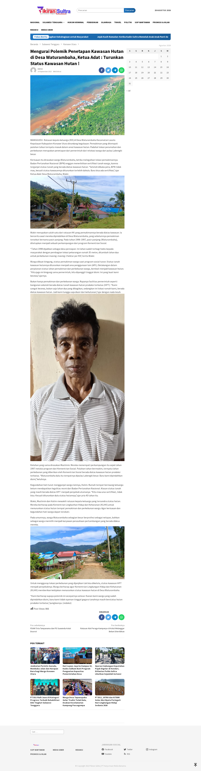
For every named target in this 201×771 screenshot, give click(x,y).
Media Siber (58, 750)
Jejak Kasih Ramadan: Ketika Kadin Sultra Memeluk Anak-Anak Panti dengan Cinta (104, 37)
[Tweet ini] (108, 70)
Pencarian (129, 10)
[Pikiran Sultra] (53, 10)
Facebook (109, 749)
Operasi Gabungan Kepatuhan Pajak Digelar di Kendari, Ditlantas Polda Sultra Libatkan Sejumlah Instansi (109, 670)
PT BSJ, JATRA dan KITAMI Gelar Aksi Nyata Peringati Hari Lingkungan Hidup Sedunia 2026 (108, 701)
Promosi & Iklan (38, 754)
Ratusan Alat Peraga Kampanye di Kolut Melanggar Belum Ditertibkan (102, 628)
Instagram (153, 749)
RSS (128, 754)
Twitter (129, 749)
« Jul (128, 90)
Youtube (108, 754)
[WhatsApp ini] (121, 70)
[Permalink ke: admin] (33, 70)
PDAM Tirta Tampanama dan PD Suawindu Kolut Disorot (50, 628)
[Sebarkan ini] (102, 70)
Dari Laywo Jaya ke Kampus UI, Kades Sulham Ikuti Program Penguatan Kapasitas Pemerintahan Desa (77, 670)
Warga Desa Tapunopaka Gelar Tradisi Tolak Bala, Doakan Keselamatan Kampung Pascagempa (75, 701)
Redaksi (79, 750)
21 (155, 72)
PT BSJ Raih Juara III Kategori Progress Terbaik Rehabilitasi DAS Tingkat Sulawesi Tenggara (44, 701)
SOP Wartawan (37, 750)
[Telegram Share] (115, 70)
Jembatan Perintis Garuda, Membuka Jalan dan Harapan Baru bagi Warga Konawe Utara (44, 670)
